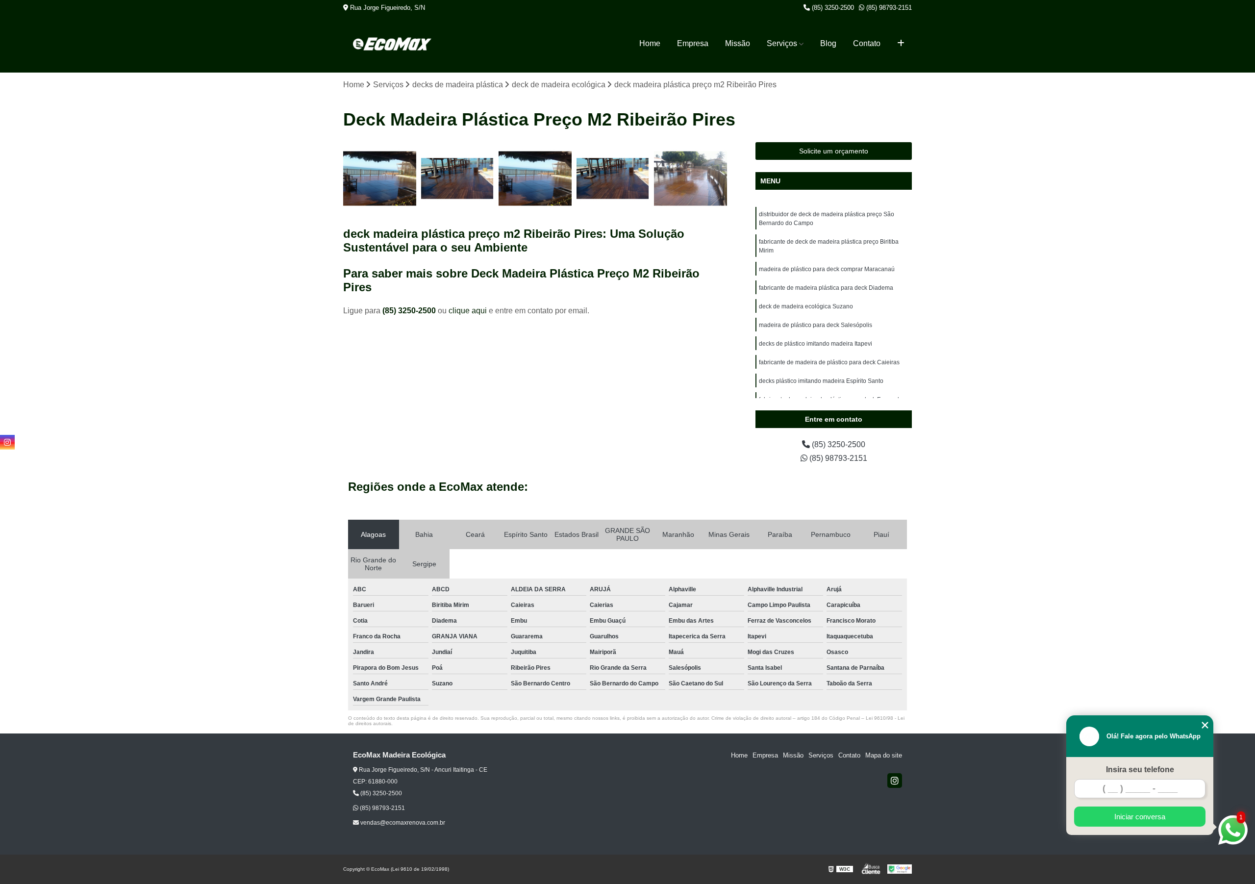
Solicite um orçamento (833, 151)
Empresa (692, 43)
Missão (737, 43)
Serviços (782, 43)
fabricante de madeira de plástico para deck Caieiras (829, 362)
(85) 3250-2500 (832, 7)
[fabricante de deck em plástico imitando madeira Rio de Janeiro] (613, 178)
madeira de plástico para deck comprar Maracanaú (827, 269)
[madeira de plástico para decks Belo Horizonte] (379, 178)
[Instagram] (894, 780)
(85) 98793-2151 (888, 7)
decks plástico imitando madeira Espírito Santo (821, 381)
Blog (828, 43)
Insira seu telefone (1140, 769)
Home (649, 43)
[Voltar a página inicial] (392, 44)
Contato (866, 43)
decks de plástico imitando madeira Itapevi (815, 343)
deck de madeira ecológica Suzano (806, 306)
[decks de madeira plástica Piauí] (457, 178)
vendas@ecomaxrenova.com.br (402, 822)
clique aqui (468, 310)
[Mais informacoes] (901, 43)
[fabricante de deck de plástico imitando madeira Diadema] (535, 178)
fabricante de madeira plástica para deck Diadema (826, 287)
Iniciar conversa (1139, 816)
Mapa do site (883, 755)
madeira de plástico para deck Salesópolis (815, 325)
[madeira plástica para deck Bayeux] (690, 178)
